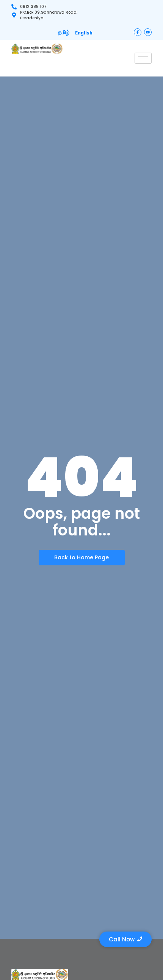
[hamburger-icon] (143, 58)
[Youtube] (148, 32)
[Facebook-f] (137, 32)
